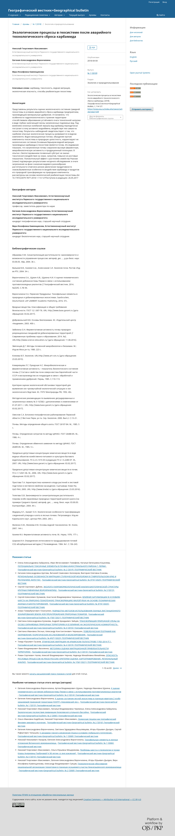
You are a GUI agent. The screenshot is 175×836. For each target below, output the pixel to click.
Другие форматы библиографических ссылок (101, 117)
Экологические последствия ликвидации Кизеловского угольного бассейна (53, 712)
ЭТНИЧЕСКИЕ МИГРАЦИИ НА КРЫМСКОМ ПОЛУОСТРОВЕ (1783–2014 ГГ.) (76, 641)
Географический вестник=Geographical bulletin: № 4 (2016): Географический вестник (58, 628)
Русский (133, 61)
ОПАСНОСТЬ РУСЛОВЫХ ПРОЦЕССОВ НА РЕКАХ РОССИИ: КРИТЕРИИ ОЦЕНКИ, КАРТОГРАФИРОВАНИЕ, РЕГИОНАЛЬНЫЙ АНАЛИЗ (68, 658)
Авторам (58, 15)
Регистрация (154, 2)
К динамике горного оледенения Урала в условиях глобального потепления (76, 732)
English (133, 57)
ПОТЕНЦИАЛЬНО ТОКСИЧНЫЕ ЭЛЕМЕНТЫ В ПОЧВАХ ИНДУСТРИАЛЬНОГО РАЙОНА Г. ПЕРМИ (62, 566)
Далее (116, 668)
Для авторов (135, 36)
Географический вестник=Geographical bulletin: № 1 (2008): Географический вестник (58, 736)
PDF (93, 47)
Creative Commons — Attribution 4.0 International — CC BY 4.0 (112, 799)
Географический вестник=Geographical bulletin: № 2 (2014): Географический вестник (59, 695)
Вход (165, 2)
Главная (15, 24)
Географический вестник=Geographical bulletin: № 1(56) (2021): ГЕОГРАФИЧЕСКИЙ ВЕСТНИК (71, 662)
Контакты (105, 15)
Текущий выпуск (77, 15)
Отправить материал (141, 109)
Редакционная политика (37, 15)
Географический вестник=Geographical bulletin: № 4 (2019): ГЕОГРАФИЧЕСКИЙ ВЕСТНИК (60, 645)
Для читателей (136, 32)
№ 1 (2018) (37, 24)
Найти (161, 15)
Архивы (92, 15)
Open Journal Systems (140, 72)
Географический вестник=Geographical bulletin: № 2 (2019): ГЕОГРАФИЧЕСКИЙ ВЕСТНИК (60, 569)
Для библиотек (136, 40)
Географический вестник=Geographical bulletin (48, 10)
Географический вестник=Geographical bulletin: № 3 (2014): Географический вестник (72, 652)
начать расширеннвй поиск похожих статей (50, 674)
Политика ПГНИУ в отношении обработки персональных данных (43, 794)
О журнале (13, 15)
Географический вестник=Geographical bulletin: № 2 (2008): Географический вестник (59, 770)
